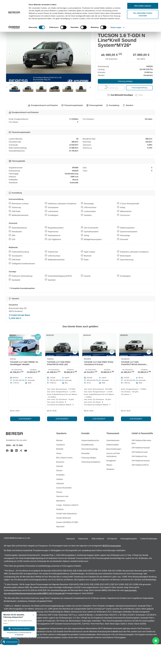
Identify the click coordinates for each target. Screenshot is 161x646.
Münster (59, 440)
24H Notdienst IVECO (140, 465)
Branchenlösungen (113, 449)
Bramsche (60, 462)
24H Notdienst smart (140, 452)
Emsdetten (60, 475)
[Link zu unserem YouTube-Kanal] (25, 450)
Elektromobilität (112, 445)
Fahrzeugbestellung (139, 88)
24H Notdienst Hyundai (141, 448)
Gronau (59, 492)
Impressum (70, 539)
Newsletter (85, 453)
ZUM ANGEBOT (25, 419)
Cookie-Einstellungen (148, 539)
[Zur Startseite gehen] (17, 433)
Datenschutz (83, 539)
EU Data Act (112, 539)
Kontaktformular (87, 445)
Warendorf (60, 527)
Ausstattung (114, 105)
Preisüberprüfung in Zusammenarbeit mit (19, 632)
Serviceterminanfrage (89, 449)
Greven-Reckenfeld (63, 488)
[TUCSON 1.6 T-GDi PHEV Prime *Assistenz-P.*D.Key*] (99, 345)
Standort (129, 105)
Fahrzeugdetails (96, 105)
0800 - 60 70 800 (14, 445)
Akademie (110, 469)
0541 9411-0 (16, 318)
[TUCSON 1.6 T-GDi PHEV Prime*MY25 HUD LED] (62, 345)
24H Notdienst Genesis (141, 461)
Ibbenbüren (60, 501)
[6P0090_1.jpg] (48, 53)
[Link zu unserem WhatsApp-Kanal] (155, 640)
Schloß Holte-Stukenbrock (66, 514)
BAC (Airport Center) (64, 458)
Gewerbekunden (112, 440)
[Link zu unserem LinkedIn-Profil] (16, 450)
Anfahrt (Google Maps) (20, 315)
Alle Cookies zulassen (142, 6)
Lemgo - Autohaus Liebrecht (67, 505)
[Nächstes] (87, 53)
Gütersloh (60, 483)
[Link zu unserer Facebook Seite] (7, 450)
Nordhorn (60, 509)
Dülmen (59, 470)
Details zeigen (116, 27)
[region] (48, 58)
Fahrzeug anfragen (125, 81)
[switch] (63, 27)
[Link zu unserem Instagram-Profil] (12, 450)
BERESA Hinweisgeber (111, 546)
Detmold (59, 466)
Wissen (109, 465)
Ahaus (58, 453)
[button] (10, 641)
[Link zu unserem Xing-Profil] (21, 450)
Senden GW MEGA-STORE (67, 522)
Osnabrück (60, 445)
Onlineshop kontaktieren (90, 462)
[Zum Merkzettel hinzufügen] (38, 352)
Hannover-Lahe (62, 496)
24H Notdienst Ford (139, 456)
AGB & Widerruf (98, 539)
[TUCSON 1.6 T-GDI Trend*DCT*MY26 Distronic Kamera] (136, 345)
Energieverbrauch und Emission (44, 105)
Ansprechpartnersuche (90, 440)
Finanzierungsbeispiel (73, 105)
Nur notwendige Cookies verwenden (142, 14)
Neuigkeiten (111, 461)
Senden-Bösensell (63, 518)
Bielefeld (59, 449)
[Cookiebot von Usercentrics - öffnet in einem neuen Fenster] (14, 27)
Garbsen (59, 479)
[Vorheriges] (9, 53)
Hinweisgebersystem (128, 539)
